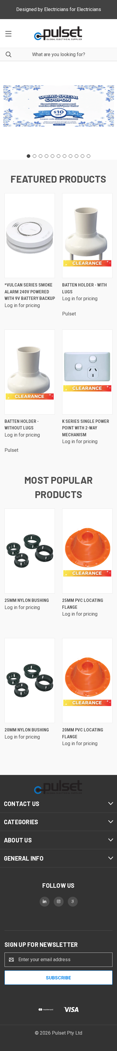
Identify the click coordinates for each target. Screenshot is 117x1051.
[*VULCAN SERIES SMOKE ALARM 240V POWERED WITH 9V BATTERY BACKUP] (30, 235)
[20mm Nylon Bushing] (30, 680)
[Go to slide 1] (28, 156)
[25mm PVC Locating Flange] (87, 551)
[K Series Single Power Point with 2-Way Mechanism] (87, 372)
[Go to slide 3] (40, 156)
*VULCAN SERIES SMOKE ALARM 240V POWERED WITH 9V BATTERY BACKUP (29, 291)
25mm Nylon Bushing (26, 600)
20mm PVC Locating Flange (82, 733)
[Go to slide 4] (46, 156)
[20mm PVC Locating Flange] (87, 680)
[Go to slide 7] (64, 156)
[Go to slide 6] (58, 156)
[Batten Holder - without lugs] (30, 372)
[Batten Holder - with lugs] (87, 235)
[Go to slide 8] (70, 156)
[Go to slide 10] (82, 156)
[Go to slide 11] (88, 156)
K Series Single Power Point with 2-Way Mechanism (85, 428)
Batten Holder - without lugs (21, 425)
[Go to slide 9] (76, 156)
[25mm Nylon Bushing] (30, 551)
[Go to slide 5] (52, 156)
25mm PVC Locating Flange (82, 604)
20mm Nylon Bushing (26, 730)
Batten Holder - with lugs (84, 288)
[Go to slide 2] (34, 156)
